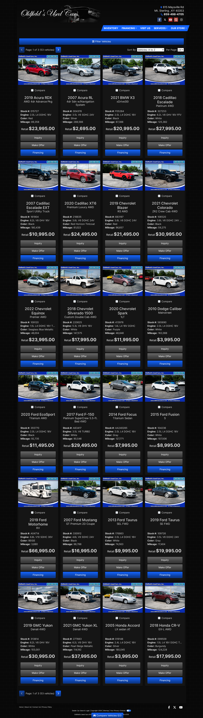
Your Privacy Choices (118, 710)
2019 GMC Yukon (38, 627)
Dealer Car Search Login (80, 710)
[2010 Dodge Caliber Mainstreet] (165, 280)
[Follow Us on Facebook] (159, 20)
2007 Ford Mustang (80, 521)
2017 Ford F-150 (80, 417)
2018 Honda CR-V (165, 627)
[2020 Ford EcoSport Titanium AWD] (38, 386)
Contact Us (37, 707)
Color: (24, 118)
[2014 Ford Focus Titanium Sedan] (123, 386)
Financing (38, 152)
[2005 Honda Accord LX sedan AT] (123, 597)
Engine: (25, 114)
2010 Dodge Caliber (165, 310)
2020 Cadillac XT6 (80, 205)
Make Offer (38, 145)
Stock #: (25, 111)
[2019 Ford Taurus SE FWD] (165, 491)
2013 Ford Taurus (122, 521)
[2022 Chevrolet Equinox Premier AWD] (38, 280)
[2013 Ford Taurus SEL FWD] (123, 491)
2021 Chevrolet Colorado (165, 207)
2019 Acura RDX (38, 99)
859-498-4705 (174, 14)
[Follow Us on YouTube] (170, 20)
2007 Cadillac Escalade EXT (38, 207)
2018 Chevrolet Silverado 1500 (80, 313)
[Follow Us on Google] (176, 20)
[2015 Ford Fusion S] (165, 386)
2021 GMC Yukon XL (80, 627)
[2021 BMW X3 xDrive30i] (123, 69)
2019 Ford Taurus (165, 521)
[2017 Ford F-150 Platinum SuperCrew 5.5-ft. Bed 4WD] (80, 386)
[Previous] (22, 50)
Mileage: (25, 121)
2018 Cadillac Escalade (165, 101)
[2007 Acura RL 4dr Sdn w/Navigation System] (80, 69)
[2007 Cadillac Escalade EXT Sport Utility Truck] (38, 175)
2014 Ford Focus (123, 416)
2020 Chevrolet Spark (122, 313)
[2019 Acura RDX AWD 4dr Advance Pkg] (38, 69)
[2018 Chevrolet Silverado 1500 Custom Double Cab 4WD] (80, 280)
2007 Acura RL (80, 101)
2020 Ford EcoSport (38, 416)
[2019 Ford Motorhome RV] (38, 491)
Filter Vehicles (103, 41)
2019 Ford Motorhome (38, 524)
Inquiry (38, 137)
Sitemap (106, 710)
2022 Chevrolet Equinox (38, 313)
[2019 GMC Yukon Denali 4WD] (38, 597)
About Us (28, 707)
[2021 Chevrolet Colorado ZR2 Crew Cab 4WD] (165, 175)
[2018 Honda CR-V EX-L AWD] (165, 597)
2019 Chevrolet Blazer (123, 207)
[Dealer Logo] (60, 13)
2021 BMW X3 (123, 99)
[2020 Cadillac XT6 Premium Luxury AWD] (80, 175)
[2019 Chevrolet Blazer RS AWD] (123, 175)
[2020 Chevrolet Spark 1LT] (123, 280)
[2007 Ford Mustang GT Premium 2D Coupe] (80, 491)
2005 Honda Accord (122, 627)
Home (21, 707)
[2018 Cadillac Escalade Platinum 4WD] (165, 69)
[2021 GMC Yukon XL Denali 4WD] (80, 597)
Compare (40, 90)
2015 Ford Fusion (165, 416)
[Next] (58, 50)
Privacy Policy (47, 707)
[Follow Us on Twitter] (165, 20)
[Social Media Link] (181, 20)
